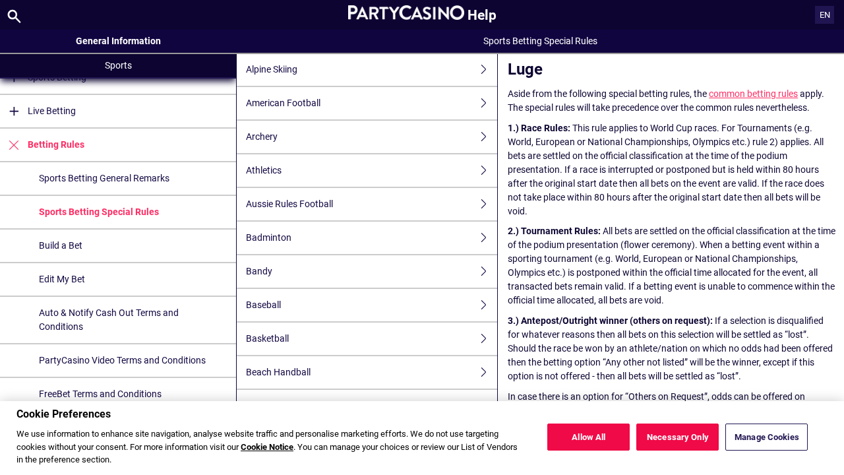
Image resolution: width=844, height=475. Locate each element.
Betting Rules (56, 144)
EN (825, 15)
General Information (118, 41)
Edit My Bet (62, 279)
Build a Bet (60, 245)
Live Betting (52, 111)
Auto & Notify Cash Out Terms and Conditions (109, 319)
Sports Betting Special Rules (99, 211)
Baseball (263, 305)
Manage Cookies (767, 437)
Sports (118, 65)
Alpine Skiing (271, 69)
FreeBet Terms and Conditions (100, 394)
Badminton (268, 237)
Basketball (267, 338)
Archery (262, 136)
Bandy (259, 271)
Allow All (588, 437)
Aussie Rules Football (289, 204)
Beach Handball (278, 372)
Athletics (264, 170)
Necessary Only (678, 437)
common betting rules (753, 93)
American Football (283, 103)
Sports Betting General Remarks (104, 178)
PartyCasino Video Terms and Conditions (122, 360)
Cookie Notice (267, 447)
